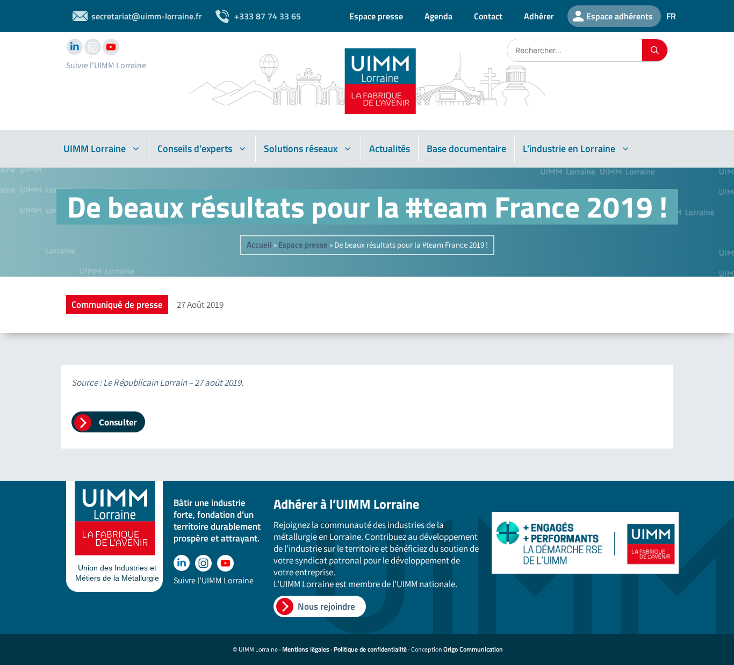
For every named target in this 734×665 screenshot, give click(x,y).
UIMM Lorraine (94, 148)
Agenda (438, 16)
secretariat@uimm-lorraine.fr (146, 16)
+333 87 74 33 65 (267, 16)
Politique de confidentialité (370, 649)
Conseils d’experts (194, 148)
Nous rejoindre (326, 606)
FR (671, 16)
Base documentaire (466, 148)
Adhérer (539, 16)
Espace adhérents (619, 16)
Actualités (389, 148)
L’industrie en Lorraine (569, 148)
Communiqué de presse (117, 305)
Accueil (259, 244)
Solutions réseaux (300, 148)
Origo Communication (473, 649)
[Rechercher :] (574, 50)
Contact (488, 16)
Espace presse (376, 16)
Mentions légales (305, 649)
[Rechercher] (654, 50)
